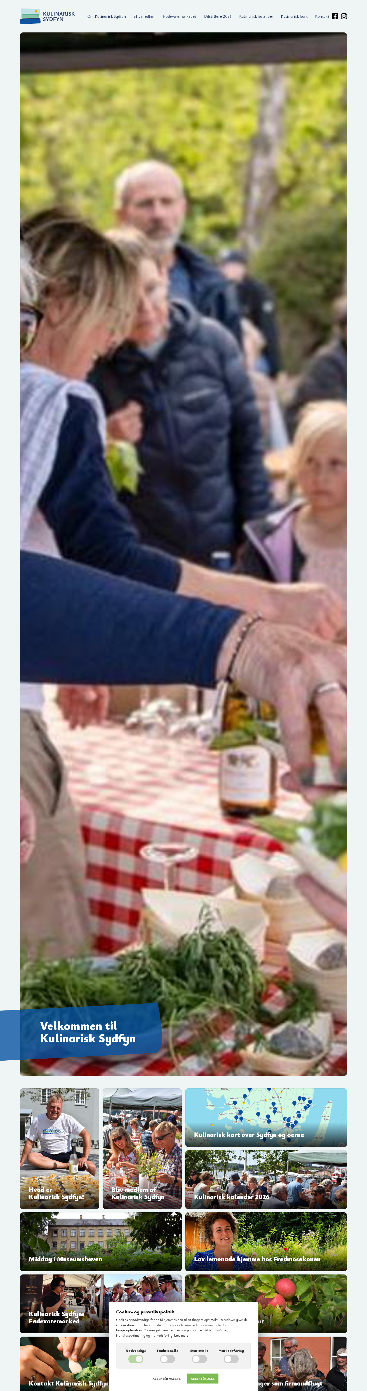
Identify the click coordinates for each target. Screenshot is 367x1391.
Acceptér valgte (167, 1379)
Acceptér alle (202, 1379)
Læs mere (181, 1335)
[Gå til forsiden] (47, 16)
